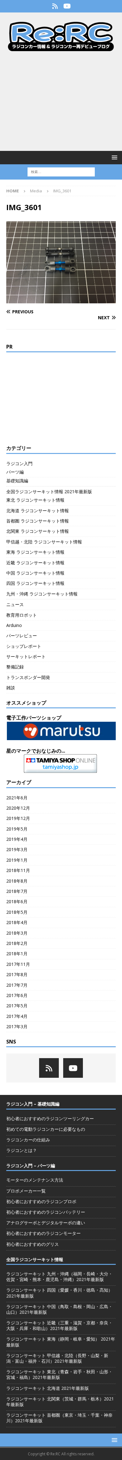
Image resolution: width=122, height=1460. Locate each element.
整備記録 (15, 667)
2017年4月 (17, 1016)
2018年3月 (17, 933)
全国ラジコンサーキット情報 (34, 1259)
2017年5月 (17, 1006)
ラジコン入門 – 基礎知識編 (32, 1104)
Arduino (14, 625)
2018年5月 (17, 912)
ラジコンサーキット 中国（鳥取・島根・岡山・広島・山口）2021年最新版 (59, 1309)
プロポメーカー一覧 (26, 1191)
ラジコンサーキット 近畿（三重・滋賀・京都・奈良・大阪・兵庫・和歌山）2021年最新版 (59, 1325)
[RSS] (54, 6)
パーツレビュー (21, 635)
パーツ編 (15, 472)
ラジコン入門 (19, 463)
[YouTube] (67, 6)
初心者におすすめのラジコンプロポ (41, 1201)
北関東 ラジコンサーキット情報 (37, 531)
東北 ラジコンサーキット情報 (35, 500)
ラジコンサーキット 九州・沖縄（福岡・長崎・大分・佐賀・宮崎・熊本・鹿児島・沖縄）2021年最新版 (59, 1276)
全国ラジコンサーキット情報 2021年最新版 (49, 491)
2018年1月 (17, 953)
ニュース (15, 604)
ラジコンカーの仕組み (28, 1140)
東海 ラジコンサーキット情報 (35, 552)
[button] (113, 157)
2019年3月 (17, 849)
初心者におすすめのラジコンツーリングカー (50, 1118)
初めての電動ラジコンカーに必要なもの (45, 1129)
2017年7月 (17, 985)
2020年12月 (18, 808)
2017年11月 (18, 964)
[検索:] (61, 171)
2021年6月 (17, 798)
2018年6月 (17, 901)
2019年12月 (18, 818)
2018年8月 (17, 881)
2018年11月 (18, 870)
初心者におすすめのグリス (32, 1244)
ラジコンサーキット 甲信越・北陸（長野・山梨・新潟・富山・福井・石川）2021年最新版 (57, 1358)
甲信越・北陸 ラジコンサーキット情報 (44, 542)
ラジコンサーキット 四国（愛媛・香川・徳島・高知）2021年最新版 (59, 1293)
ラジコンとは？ (21, 1150)
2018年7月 (17, 891)
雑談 (10, 688)
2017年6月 (17, 995)
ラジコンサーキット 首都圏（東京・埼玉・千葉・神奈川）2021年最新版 (59, 1418)
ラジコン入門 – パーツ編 (30, 1165)
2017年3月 (17, 1026)
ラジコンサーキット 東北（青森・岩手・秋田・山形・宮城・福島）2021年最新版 (59, 1374)
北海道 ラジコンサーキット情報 (37, 510)
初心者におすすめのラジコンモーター (43, 1233)
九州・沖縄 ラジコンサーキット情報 (42, 594)
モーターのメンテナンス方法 (34, 1180)
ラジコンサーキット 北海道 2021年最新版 (47, 1388)
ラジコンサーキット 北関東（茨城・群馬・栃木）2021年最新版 (60, 1401)
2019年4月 (17, 839)
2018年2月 (17, 943)
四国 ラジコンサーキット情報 (35, 583)
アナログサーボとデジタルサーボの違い (45, 1223)
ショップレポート (23, 646)
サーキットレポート (26, 656)
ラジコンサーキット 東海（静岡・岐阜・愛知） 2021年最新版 (60, 1341)
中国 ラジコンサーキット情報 (35, 573)
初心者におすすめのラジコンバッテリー (45, 1212)
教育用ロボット (21, 615)
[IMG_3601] (61, 299)
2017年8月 (17, 974)
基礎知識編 (17, 481)
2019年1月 (17, 860)
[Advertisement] (61, 101)
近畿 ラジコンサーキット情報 (35, 563)
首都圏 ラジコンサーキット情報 (37, 521)
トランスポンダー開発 (28, 677)
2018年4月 (17, 922)
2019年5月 (17, 829)
